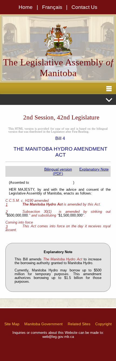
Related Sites (79, 324)
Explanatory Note (94, 169)
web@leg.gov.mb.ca (58, 337)
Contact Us (84, 7)
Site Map (11, 324)
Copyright (103, 324)
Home (26, 7)
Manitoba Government (43, 324)
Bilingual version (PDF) (58, 171)
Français (52, 7)
